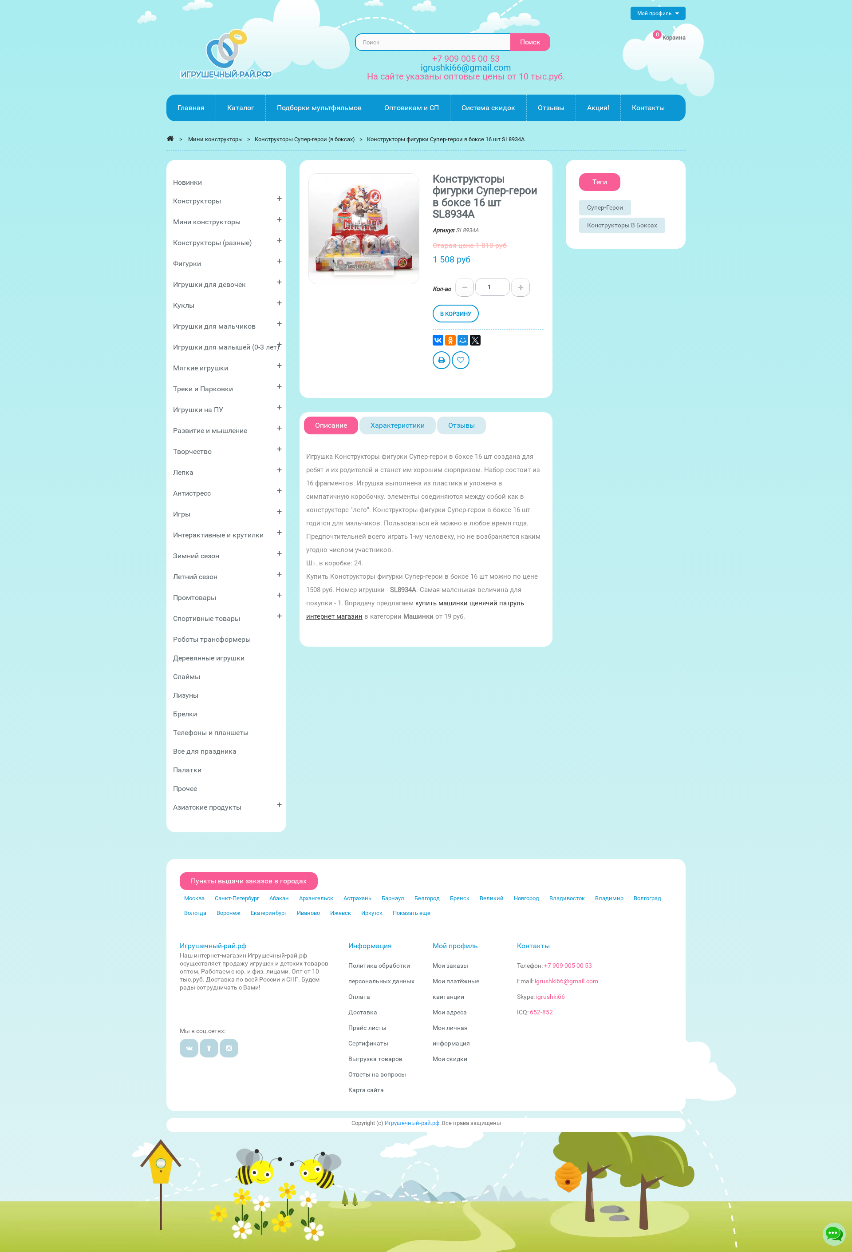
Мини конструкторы (227, 220)
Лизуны (185, 695)
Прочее (185, 788)
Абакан (279, 898)
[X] (475, 340)
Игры (227, 512)
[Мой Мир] (463, 340)
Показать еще (411, 913)
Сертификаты (368, 1043)
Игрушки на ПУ (227, 408)
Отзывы (461, 425)
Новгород (526, 898)
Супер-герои (605, 207)
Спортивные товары (227, 617)
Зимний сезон (227, 554)
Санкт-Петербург (237, 898)
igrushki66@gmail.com (566, 981)
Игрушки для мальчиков (227, 324)
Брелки (185, 714)
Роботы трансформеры (212, 639)
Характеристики (398, 425)
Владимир (609, 898)
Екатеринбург (269, 913)
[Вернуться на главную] (170, 139)
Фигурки (227, 262)
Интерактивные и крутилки (227, 533)
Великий (492, 898)
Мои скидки (450, 1058)
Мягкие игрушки (227, 366)
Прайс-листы (367, 1027)
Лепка (227, 471)
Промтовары (227, 596)
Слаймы (186, 676)
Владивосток (567, 898)
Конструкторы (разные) (227, 241)
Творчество (227, 450)
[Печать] (441, 361)
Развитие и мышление (227, 429)
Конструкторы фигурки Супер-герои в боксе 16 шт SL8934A (446, 139)
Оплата (359, 996)
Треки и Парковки (227, 387)
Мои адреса (450, 1012)
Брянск (459, 898)
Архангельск (316, 898)
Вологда (195, 913)
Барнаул (393, 898)
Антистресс (227, 491)
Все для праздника (205, 751)
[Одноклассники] (450, 340)
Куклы (227, 304)
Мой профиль (455, 946)
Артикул (443, 230)
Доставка (362, 1012)
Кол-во (442, 289)
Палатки (187, 770)
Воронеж (229, 913)
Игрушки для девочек (227, 283)
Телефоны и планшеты (210, 732)
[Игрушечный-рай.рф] (226, 54)
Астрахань (357, 898)
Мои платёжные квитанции (456, 989)
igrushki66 (550, 996)
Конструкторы (227, 199)
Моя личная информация (451, 1035)
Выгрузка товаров (375, 1058)
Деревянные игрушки (209, 658)
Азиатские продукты (227, 805)
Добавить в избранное (460, 361)
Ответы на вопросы (377, 1074)
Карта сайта (366, 1089)
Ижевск (340, 913)
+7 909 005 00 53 (466, 58)
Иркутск (372, 913)
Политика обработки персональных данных (381, 973)
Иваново (308, 913)
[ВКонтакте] (438, 340)
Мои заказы (450, 965)
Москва (194, 898)
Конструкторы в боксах (622, 225)
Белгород (427, 898)
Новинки (187, 182)
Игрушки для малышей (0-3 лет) (227, 345)
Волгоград (647, 898)
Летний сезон (227, 575)
